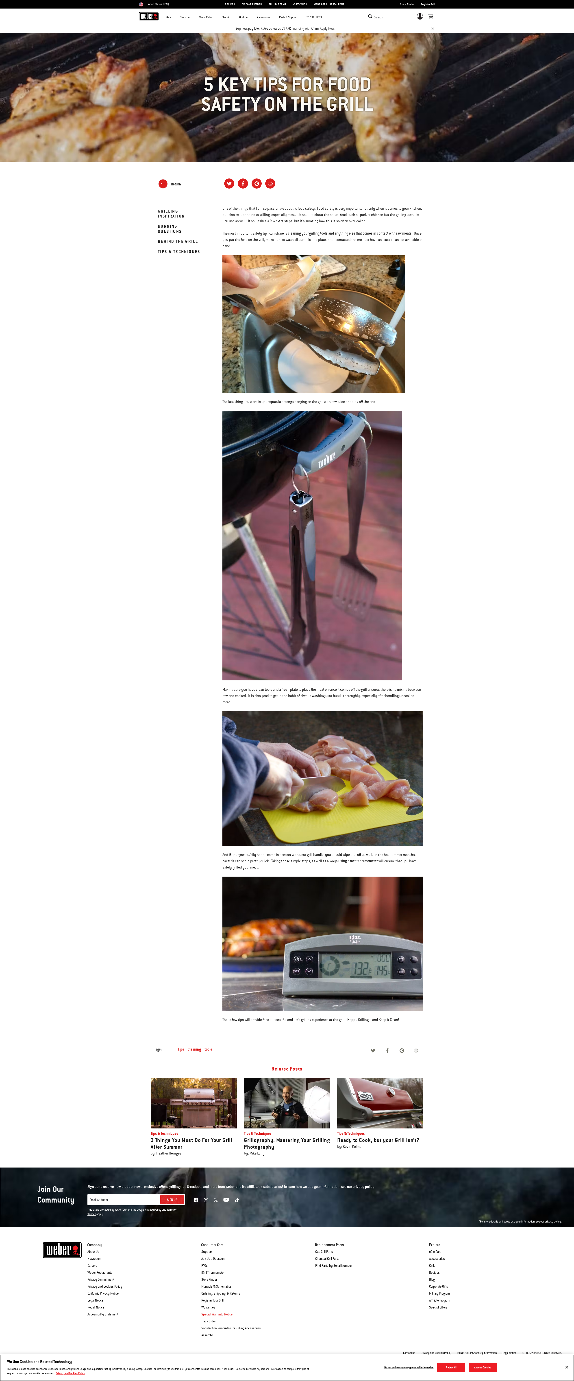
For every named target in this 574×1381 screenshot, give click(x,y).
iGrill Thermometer (212, 1273)
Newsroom (94, 1259)
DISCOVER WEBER (252, 4)
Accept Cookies (482, 1367)
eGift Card (435, 1252)
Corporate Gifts (438, 1286)
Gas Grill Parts (324, 1252)
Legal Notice (95, 1300)
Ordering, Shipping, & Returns (220, 1293)
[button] (173, 17)
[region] (287, 1368)
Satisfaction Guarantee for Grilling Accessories (231, 1328)
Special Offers (438, 1307)
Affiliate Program (439, 1300)
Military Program (439, 1293)
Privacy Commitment (100, 1280)
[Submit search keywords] (370, 16)
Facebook (195, 1200)
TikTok (237, 1200)
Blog (432, 1280)
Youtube (226, 1199)
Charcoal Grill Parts (327, 1259)
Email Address (98, 1200)
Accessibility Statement (102, 1314)
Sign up (172, 1200)
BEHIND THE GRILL (178, 241)
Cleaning (194, 1049)
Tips (181, 1049)
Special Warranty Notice (217, 1314)
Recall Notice (95, 1307)
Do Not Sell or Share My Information (477, 1353)
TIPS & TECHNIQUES (179, 251)
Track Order (208, 1321)
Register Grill (428, 4)
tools (208, 1049)
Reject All (451, 1367)
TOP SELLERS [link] (314, 17)
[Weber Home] (149, 16)
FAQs (204, 1266)
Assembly (207, 1335)
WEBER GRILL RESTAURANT (329, 4)
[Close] (433, 28)
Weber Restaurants (99, 1273)
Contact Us (409, 1353)
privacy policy (553, 1221)
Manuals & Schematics (216, 1286)
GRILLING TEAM (277, 4)
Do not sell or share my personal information (409, 1367)
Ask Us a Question (213, 1259)
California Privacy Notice (103, 1293)
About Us (93, 1252)
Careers (92, 1266)
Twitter (216, 1200)
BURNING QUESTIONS (170, 229)
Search (378, 17)
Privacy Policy (153, 1210)
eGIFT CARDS (300, 4)
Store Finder (407, 4)
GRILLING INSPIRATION (171, 214)
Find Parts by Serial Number (333, 1266)
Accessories (437, 1259)
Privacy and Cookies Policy (104, 1286)
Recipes (434, 1273)
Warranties (208, 1307)
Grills (432, 1266)
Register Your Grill (212, 1300)
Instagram (206, 1200)
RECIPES (230, 4)
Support (206, 1252)
